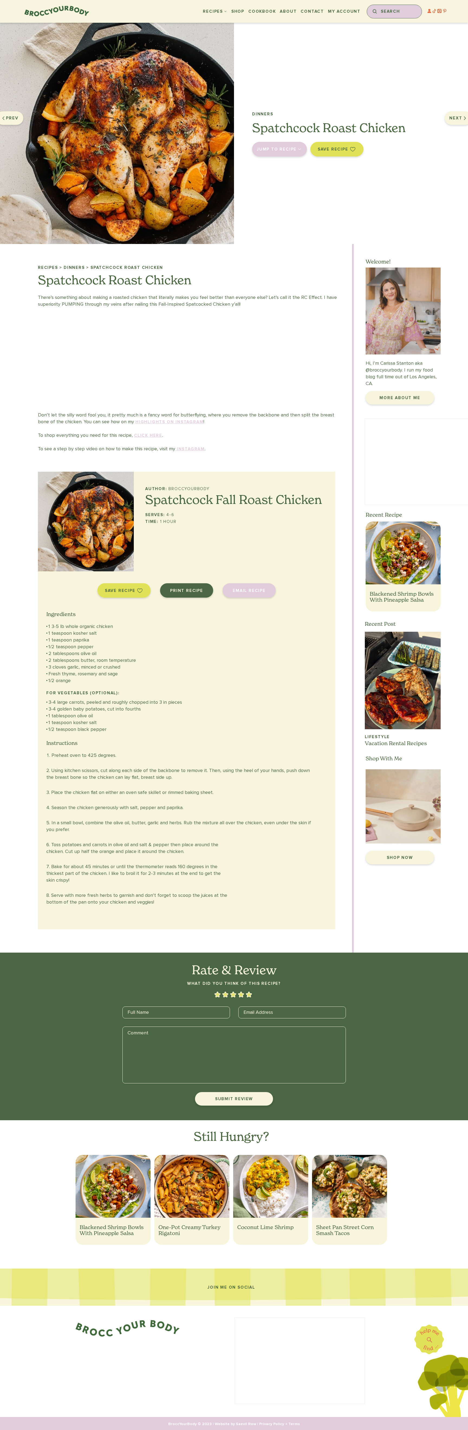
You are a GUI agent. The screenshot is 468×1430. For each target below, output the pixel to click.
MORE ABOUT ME (399, 397)
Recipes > (50, 267)
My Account (344, 11)
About (288, 11)
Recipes (213, 11)
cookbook (262, 11)
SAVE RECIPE (333, 149)
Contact (312, 11)
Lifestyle (377, 736)
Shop (237, 11)
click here (148, 435)
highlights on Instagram (169, 421)
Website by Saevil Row (235, 1424)
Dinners (262, 114)
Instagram (190, 449)
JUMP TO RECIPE (277, 149)
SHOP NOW (400, 857)
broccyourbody (386, 370)
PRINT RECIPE (186, 590)
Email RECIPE (249, 590)
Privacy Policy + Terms (279, 1424)
